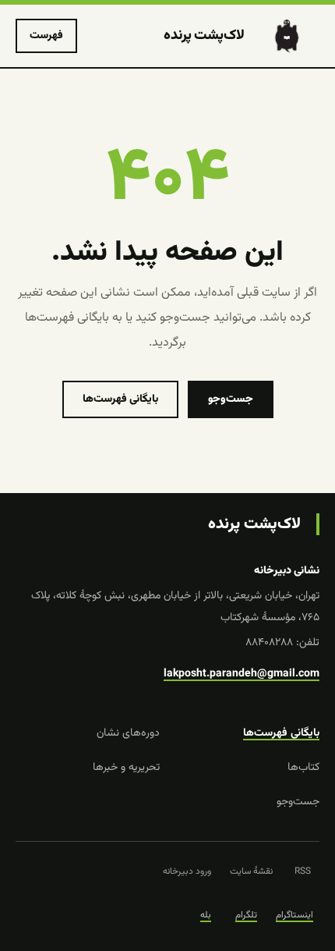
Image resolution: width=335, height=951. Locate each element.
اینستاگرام (294, 915)
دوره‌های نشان (128, 733)
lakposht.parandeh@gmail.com (241, 674)
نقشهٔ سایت (251, 871)
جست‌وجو (230, 399)
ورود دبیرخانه (187, 871)
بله (205, 915)
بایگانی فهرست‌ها (120, 399)
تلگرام (246, 915)
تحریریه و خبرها (126, 767)
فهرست (46, 35)
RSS (302, 871)
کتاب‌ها (303, 767)
